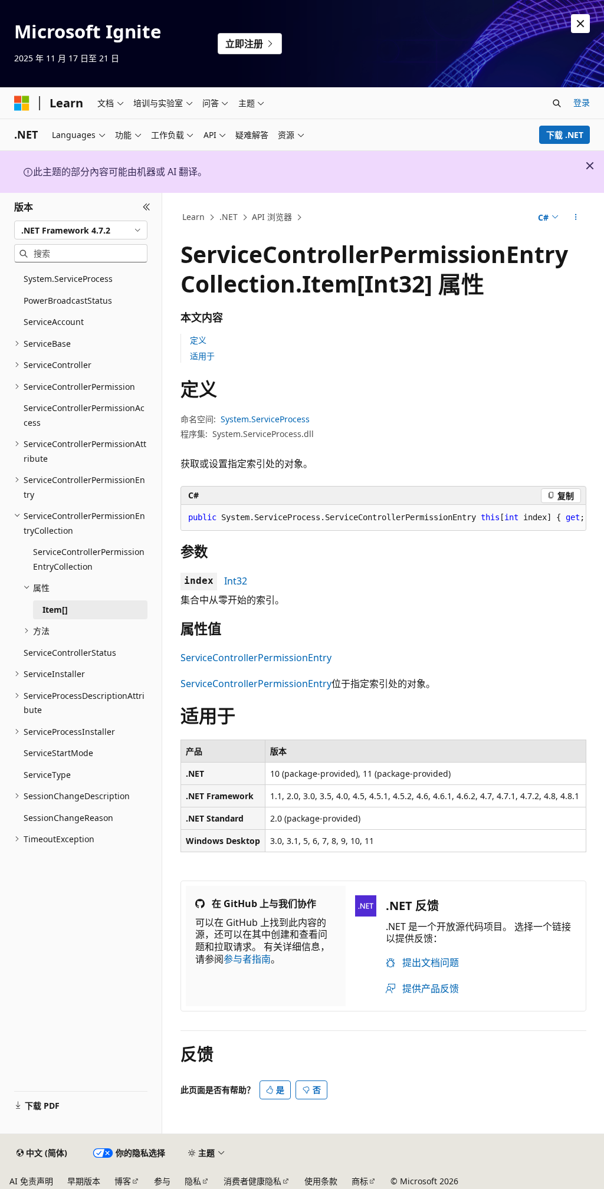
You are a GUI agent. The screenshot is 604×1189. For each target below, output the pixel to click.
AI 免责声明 (31, 1181)
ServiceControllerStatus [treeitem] (70, 652)
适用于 (202, 356)
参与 (162, 1181)
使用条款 (320, 1181)
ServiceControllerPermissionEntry (255, 657)
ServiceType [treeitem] (47, 774)
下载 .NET (564, 134)
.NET (228, 216)
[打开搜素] (557, 103)
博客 (122, 1181)
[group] (383, 518)
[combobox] (80, 230)
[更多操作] (575, 217)
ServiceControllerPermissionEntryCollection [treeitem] (89, 559)
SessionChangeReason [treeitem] (68, 817)
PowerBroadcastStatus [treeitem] (68, 300)
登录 (581, 102)
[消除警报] (580, 23)
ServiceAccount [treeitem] (54, 321)
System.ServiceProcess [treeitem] (68, 278)
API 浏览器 (272, 216)
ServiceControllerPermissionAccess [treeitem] (84, 415)
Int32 (235, 580)
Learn (193, 216)
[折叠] (146, 207)
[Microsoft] (21, 103)
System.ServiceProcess (265, 419)
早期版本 (83, 1181)
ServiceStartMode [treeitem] (58, 752)
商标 (360, 1181)
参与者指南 (247, 958)
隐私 (193, 1181)
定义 (198, 340)
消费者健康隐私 (252, 1181)
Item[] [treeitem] (55, 609)
